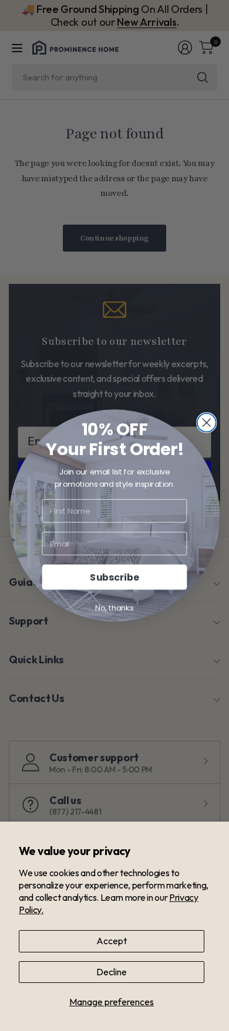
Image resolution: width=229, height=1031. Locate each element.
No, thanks (114, 607)
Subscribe (114, 577)
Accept (111, 941)
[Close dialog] (206, 422)
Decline (111, 972)
